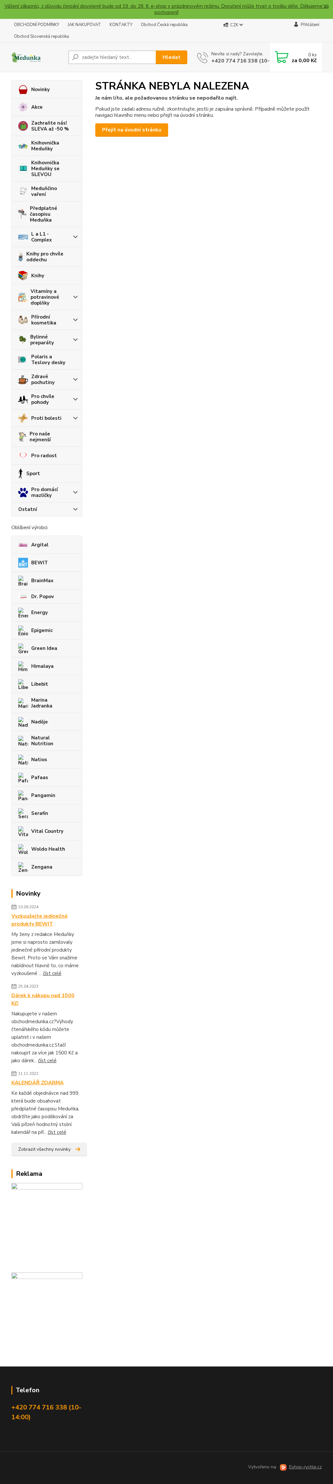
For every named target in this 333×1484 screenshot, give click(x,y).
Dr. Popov (42, 596)
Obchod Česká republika (164, 25)
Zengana (41, 867)
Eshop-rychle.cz (305, 1467)
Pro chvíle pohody (42, 399)
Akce (37, 107)
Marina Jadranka (41, 703)
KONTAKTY (121, 25)
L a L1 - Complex (41, 237)
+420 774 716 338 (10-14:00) (248, 60)
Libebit (39, 684)
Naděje (39, 722)
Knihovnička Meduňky (45, 146)
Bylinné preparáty (42, 340)
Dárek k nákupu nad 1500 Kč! (42, 999)
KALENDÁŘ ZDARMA (37, 1082)
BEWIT (39, 562)
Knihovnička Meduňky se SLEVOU (45, 168)
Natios (39, 759)
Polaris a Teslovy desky (48, 359)
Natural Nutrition (42, 741)
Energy (39, 612)
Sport (33, 473)
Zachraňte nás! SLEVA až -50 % (50, 126)
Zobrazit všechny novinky (44, 1149)
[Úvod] (37, 57)
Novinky (40, 89)
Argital (39, 545)
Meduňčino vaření (44, 191)
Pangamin (43, 795)
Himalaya (42, 666)
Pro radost (44, 455)
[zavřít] (325, 6)
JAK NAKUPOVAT (84, 25)
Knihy (37, 275)
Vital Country (47, 831)
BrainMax (42, 580)
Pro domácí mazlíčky (44, 492)
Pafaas (39, 777)
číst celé (52, 973)
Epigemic (42, 630)
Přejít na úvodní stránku (131, 129)
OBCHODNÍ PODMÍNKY (36, 25)
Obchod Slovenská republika (41, 36)
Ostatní (27, 509)
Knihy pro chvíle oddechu (44, 257)
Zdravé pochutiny (43, 379)
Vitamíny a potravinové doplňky (45, 297)
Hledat (171, 57)
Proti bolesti (46, 418)
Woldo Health (48, 849)
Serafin (39, 813)
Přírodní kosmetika (43, 320)
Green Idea (44, 648)
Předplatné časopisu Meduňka (43, 214)
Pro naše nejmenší (40, 437)
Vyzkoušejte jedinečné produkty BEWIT (39, 920)
